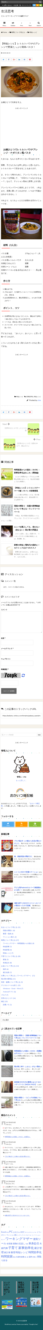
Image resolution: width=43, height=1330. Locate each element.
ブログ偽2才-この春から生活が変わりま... (18, 1156)
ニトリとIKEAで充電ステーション (26, 872)
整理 (13, 1252)
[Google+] (14, 59)
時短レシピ (19, 397)
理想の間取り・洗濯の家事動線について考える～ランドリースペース (27, 509)
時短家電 (7, 950)
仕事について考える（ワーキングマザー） (18, 976)
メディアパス (22, 1235)
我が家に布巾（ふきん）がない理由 (27, 1066)
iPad (7, 1232)
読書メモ (7, 1005)
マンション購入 (10, 937)
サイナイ (8, 1183)
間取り (35, 1257)
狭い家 (26, 1257)
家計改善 (7, 972)
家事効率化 (29, 397)
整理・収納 (8, 934)
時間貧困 (7, 1256)
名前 (3, 638)
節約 (5, 969)
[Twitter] (34, 5)
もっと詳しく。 (21, 780)
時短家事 (7, 947)
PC (11, 1232)
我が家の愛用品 (8, 979)
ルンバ (3, 1239)
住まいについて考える (10, 927)
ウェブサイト (6, 659)
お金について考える (10, 966)
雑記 (4, 1001)
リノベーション (36, 1235)
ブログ (4, 995)
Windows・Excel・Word (13, 988)
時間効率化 (35, 1252)
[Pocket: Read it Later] (30, 59)
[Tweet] (3, 59)
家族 (5, 959)
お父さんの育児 (18, 1232)
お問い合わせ (7, 5)
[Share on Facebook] (8, 59)
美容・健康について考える (12, 982)
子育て (13, 1248)
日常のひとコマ (8, 998)
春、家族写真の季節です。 (23, 856)
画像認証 (5, 669)
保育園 (9, 1243)
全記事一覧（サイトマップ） (23, 5)
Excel (3, 1232)
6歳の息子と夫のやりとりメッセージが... (17, 1215)
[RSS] (37, 5)
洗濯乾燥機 (20, 1257)
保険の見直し (19, 1243)
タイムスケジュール (30, 1232)
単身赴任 (7, 963)
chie (39, 400)
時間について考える (10, 940)
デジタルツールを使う (10, 985)
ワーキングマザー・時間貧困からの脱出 (18, 943)
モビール (28, 1235)
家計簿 (7, 1252)
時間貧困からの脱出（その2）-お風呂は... (18, 1137)
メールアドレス (7, 648)
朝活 (14, 1257)
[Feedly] (40, 5)
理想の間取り (9, 930)
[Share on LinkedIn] (19, 59)
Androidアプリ (9, 992)
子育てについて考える (10, 956)
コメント (4, 610)
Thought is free (33, 1324)
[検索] (40, 2)
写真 (27, 1244)
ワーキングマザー (19, 1238)
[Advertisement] (20, 126)
